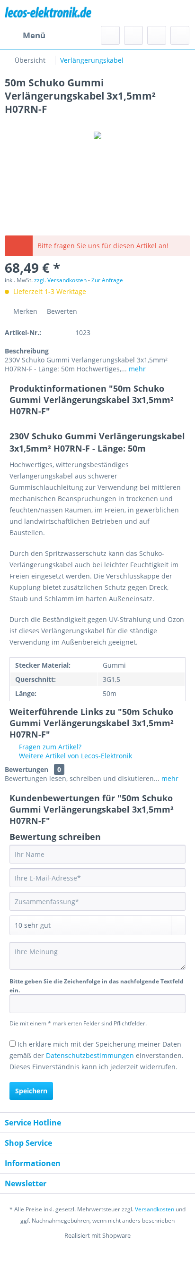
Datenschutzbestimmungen (90, 1055)
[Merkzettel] (133, 35)
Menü (34, 35)
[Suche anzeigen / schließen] (110, 35)
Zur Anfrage (107, 280)
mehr (136, 368)
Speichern (31, 1090)
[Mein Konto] (156, 35)
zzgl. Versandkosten (60, 280)
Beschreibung (27, 350)
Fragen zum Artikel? (49, 746)
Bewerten (61, 311)
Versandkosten (154, 1209)
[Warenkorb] (179, 35)
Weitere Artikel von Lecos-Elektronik (74, 755)
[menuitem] (25, 35)
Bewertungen (26, 769)
